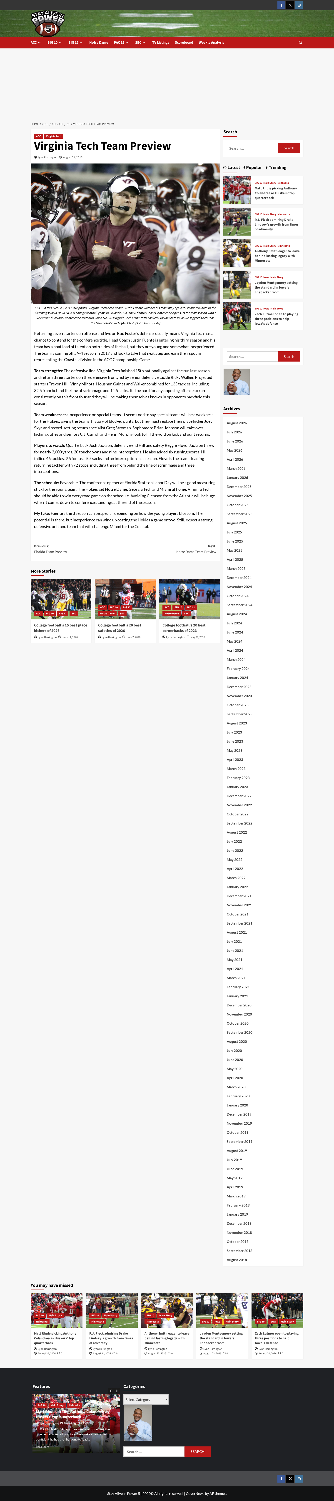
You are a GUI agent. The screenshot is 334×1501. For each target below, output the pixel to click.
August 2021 (237, 932)
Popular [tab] (253, 167)
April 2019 (235, 1187)
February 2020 (238, 1096)
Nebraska (283, 183)
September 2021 (239, 923)
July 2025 (234, 532)
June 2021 (235, 950)
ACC (34, 42)
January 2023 (237, 787)
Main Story (269, 183)
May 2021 (234, 960)
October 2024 (238, 596)
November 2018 (239, 1232)
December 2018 (239, 1223)
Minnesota (283, 214)
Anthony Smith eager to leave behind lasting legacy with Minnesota (277, 256)
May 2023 (234, 750)
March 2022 (236, 878)
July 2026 (234, 432)
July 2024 (234, 623)
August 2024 (237, 614)
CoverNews (195, 1493)
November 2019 (239, 1123)
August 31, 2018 (72, 157)
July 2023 (234, 732)
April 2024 (235, 650)
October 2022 (238, 814)
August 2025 (237, 523)
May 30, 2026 (197, 637)
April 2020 (235, 1078)
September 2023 (239, 714)
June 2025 (235, 541)
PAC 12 (119, 42)
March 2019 (236, 1196)
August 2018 (237, 1260)
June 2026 (235, 441)
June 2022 (235, 850)
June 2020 (235, 1060)
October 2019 (238, 1132)
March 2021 (236, 978)
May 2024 (234, 641)
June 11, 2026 (70, 637)
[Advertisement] (167, 82)
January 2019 (237, 1214)
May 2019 (234, 1178)
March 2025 (236, 568)
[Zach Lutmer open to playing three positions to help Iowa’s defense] (237, 315)
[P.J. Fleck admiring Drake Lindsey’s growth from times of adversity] (237, 221)
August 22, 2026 (212, 1353)
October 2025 (238, 505)
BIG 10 (52, 42)
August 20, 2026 (268, 1353)
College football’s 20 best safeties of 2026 (119, 628)
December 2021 (239, 896)
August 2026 (237, 423)
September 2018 (239, 1251)
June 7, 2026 (133, 637)
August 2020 (237, 1041)
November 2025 (239, 496)
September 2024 (239, 605)
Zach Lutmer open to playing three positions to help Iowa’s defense (276, 319)
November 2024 (239, 587)
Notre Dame (98, 42)
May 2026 (234, 450)
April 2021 (235, 969)
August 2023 (237, 723)
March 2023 (236, 769)
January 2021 (237, 996)
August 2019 (237, 1151)
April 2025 (235, 559)
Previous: (50, 549)
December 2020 (239, 1005)
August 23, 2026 (157, 1353)
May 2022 (234, 859)
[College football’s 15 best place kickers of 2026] (61, 599)
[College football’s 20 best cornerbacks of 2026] (189, 599)
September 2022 (239, 823)
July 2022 (234, 841)
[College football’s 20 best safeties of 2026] (125, 599)
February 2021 (238, 987)
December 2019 (239, 1114)
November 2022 (239, 805)
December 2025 (239, 487)
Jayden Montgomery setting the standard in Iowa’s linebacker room (276, 287)
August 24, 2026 (47, 1353)
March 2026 (236, 468)
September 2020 (239, 1032)
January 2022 (237, 887)
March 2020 (236, 1087)
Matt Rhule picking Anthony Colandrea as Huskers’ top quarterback (276, 193)
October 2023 (238, 705)
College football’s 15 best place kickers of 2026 (60, 628)
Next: (196, 549)
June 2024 (235, 632)
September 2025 (239, 514)
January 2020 (237, 1105)
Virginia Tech (53, 136)
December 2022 (239, 796)
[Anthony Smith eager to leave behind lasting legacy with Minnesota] (237, 252)
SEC (138, 42)
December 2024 (239, 578)
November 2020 (239, 1014)
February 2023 (238, 778)
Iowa (266, 277)
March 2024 (236, 659)
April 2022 (235, 869)
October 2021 (238, 914)
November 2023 (239, 696)
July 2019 (234, 1160)
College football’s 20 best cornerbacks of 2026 (184, 628)
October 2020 (238, 1023)
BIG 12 (73, 42)
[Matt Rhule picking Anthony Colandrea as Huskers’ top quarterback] (237, 189)
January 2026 (237, 477)
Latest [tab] (233, 167)
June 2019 (235, 1169)
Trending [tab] (277, 167)
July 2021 (234, 941)
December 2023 (239, 687)
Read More (43, 1446)
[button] (300, 42)
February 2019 (238, 1205)
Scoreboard (184, 42)
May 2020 (234, 1069)
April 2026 (235, 459)
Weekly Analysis (211, 42)
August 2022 (237, 832)
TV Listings (160, 42)
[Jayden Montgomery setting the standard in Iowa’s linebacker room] (237, 284)
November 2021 (239, 905)
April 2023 (235, 759)
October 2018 (238, 1242)
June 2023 (235, 741)
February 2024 (238, 668)
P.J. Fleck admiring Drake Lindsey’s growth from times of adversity (277, 224)
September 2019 (239, 1141)
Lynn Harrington (47, 157)
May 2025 (234, 550)
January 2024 (237, 678)
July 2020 (234, 1050)
